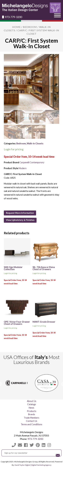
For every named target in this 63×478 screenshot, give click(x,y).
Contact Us (31, 421)
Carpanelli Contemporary (32, 162)
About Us (31, 401)
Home (16, 26)
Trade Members (31, 417)
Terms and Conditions (31, 424)
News (31, 407)
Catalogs (31, 404)
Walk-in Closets (35, 143)
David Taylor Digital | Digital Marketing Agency (33, 465)
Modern (22, 168)
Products (31, 411)
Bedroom (30, 26)
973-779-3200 (13, 17)
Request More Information (20, 213)
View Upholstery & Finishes (20, 220)
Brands (31, 414)
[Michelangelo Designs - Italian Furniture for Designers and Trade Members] (31, 7)
